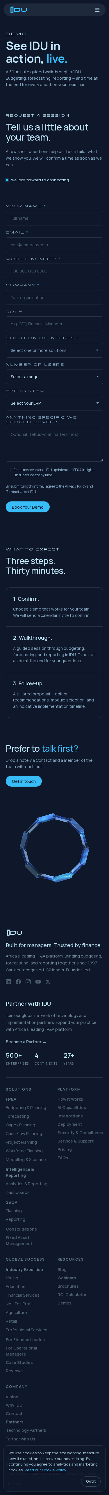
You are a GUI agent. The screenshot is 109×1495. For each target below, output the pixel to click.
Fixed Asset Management (19, 1240)
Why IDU (14, 1405)
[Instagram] (28, 984)
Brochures (68, 1286)
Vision (12, 1396)
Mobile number (33, 259)
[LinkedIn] (8, 984)
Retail (11, 1321)
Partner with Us (20, 1439)
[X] (48, 984)
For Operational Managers (21, 1351)
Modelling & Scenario (26, 1159)
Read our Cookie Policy (45, 1469)
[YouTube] (38, 984)
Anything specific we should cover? (41, 419)
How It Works (70, 1099)
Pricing (65, 1149)
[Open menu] (97, 10)
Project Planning (21, 1142)
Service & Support (76, 1141)
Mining (12, 1278)
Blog (62, 1269)
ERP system (25, 391)
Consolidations (21, 1229)
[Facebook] (18, 984)
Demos (65, 1303)
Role (14, 311)
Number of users (35, 364)
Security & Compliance (80, 1132)
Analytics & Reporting (26, 1183)
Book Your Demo (28, 506)
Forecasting (17, 1116)
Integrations (70, 1116)
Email (17, 232)
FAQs (63, 1157)
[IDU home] (18, 9)
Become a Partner (26, 1041)
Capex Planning (20, 1125)
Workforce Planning (24, 1151)
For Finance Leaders (26, 1339)
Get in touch (24, 781)
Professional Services (26, 1329)
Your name (26, 206)
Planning (14, 1210)
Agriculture (16, 1312)
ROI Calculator (72, 1294)
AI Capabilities (72, 1107)
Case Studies (19, 1362)
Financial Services (23, 1295)
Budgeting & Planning (26, 1107)
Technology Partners (26, 1430)
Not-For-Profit (19, 1304)
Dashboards (18, 1192)
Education (15, 1286)
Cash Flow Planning (24, 1133)
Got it (91, 1481)
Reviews (14, 1370)
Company (23, 285)
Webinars (67, 1278)
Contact (14, 1413)
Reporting (15, 1219)
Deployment (70, 1124)
